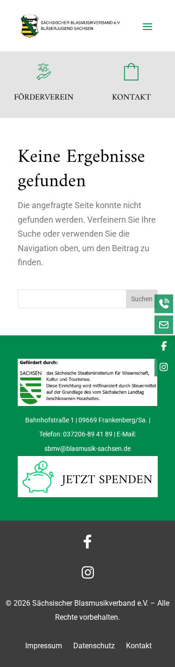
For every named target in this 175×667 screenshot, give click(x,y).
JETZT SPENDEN (107, 480)
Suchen (142, 299)
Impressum (43, 645)
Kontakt (139, 645)
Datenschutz (95, 645)
